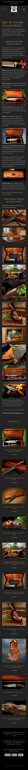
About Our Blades (17, 732)
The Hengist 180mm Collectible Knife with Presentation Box (13, 593)
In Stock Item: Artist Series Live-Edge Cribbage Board (14, 666)
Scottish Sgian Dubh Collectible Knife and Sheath (14, 719)
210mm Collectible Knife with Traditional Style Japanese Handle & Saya (14, 563)
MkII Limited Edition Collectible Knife (14, 533)
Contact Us (18, 744)
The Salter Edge (7, 741)
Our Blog (17, 734)
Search (14, 735)
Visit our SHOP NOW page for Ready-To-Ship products (14, 2)
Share (15, 754)
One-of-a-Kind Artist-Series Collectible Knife (13, 450)
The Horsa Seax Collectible (14, 692)
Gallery (22, 734)
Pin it (21, 754)
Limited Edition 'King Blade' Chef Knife (14, 507)
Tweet (8, 754)
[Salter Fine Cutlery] (14, 9)
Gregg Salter (15, 741)
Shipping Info (7, 742)
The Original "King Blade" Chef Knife (14, 478)
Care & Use (22, 741)
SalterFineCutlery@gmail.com (14, 413)
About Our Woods (7, 732)
